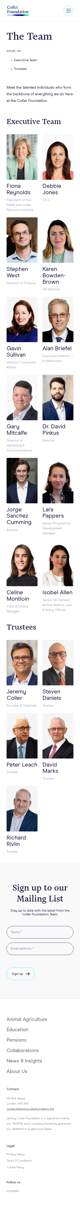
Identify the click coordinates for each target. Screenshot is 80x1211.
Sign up (17, 973)
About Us (17, 1071)
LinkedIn (13, 1191)
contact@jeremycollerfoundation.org (30, 1109)
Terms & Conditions (19, 1160)
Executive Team (25, 60)
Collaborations (23, 1050)
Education (17, 1029)
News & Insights (24, 1061)
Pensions (16, 1040)
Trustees (20, 68)
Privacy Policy (15, 1154)
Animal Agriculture (27, 1019)
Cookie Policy (15, 1167)
